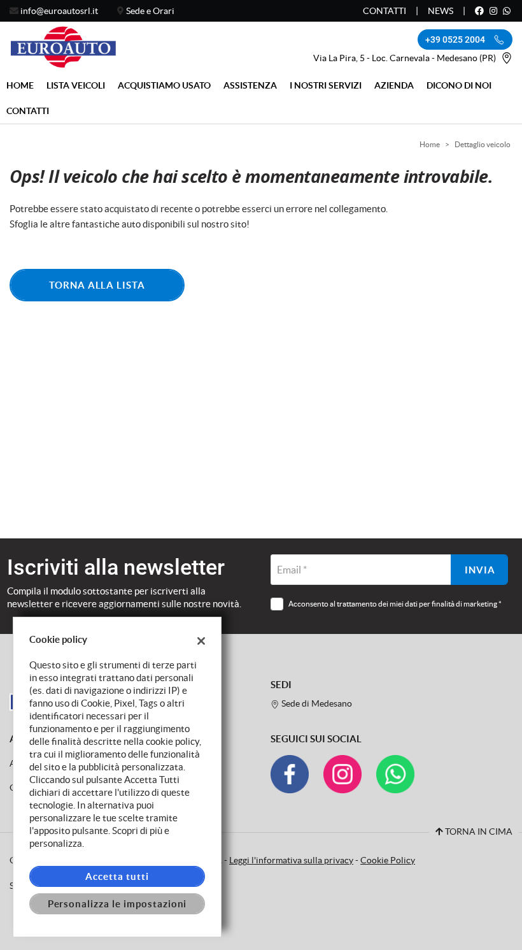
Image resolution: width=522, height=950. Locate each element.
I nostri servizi (326, 85)
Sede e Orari (150, 11)
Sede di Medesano (315, 704)
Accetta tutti (116, 876)
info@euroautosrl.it (59, 11)
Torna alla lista (97, 285)
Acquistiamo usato (164, 85)
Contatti (384, 11)
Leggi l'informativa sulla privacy (291, 860)
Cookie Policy (387, 860)
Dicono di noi (459, 85)
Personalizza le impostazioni (117, 903)
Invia (480, 570)
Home (20, 85)
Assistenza (250, 85)
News (440, 11)
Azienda (394, 85)
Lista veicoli (75, 85)
